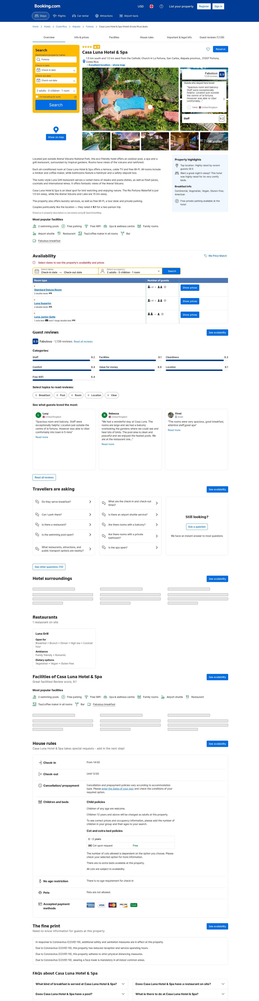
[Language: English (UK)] (151, 6)
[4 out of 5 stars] (87, 47)
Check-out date (43, 75)
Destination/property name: (50, 55)
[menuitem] (40, 16)
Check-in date (42, 65)
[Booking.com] (47, 6)
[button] (56, 90)
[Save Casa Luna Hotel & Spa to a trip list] (208, 49)
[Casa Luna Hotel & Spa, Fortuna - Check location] (84, 61)
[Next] (224, 99)
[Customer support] (161, 6)
